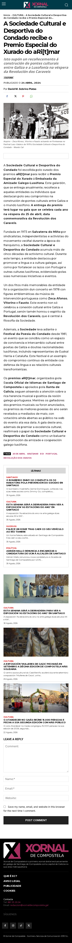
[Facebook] (6, 96)
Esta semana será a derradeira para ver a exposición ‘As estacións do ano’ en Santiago (34, 507)
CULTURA (17, 15)
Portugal (51, 454)
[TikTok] (21, 926)
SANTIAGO (12, 477)
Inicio (6, 15)
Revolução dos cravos (17, 458)
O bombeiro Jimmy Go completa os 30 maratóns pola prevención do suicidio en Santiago (34, 483)
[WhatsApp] (31, 96)
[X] (15, 96)
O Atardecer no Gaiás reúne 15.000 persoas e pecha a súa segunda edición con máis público (34, 721)
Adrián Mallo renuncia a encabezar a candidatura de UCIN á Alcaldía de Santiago (36, 552)
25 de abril (19, 454)
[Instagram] (13, 926)
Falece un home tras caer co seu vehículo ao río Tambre (34, 530)
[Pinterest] (23, 96)
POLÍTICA (11, 548)
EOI (42, 454)
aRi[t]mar (32, 454)
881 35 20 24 (14, 902)
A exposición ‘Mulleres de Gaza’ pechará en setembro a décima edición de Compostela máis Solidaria (35, 666)
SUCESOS (11, 526)
